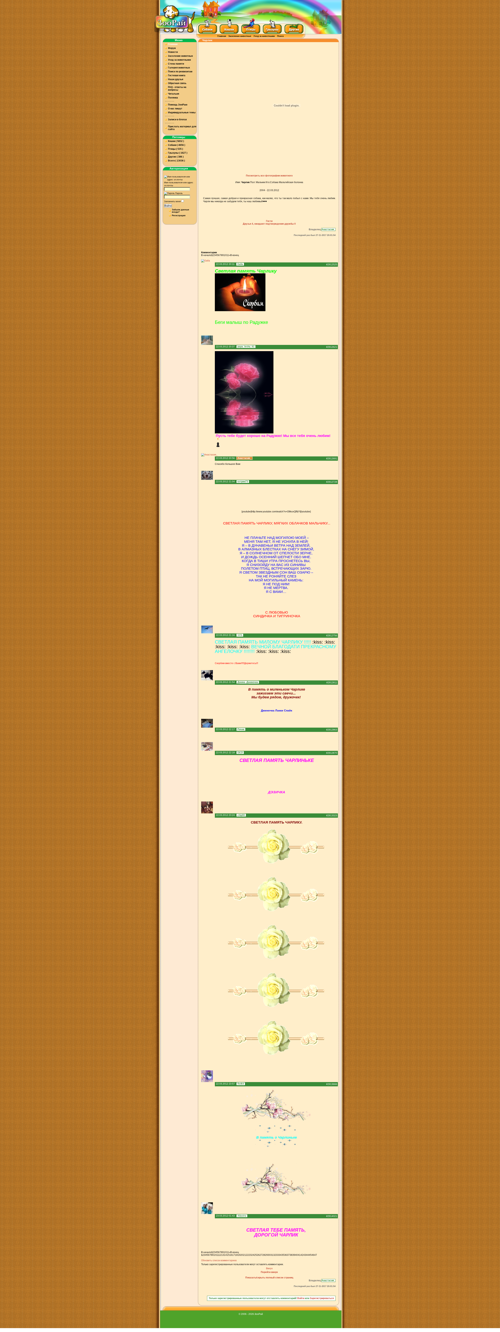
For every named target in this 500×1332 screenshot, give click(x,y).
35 (282, 1255)
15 (228, 1255)
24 (252, 1255)
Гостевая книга (176, 75)
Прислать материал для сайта (182, 128)
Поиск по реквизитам (180, 71)
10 (225, 255)
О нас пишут (175, 108)
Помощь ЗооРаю (177, 104)
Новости (173, 52)
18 (236, 1255)
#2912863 (331, 729)
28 (263, 1255)
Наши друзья (175, 79)
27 (261, 1255)
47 (315, 1255)
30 (269, 1255)
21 (244, 1255)
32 (274, 1255)
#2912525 (331, 264)
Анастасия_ (328, 229)
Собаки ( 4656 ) (176, 145)
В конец (234, 255)
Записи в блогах (177, 119)
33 (277, 1255)
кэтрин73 (243, 481)
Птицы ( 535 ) (175, 149)
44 (307, 1255)
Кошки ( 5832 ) (176, 141)
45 (310, 1255)
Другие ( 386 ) (176, 156)
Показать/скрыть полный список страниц (269, 1277)
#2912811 (331, 682)
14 (225, 1255)
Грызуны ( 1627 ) (177, 152)
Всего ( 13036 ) (176, 160)
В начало (206, 255)
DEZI (240, 752)
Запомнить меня (172, 201)
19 (239, 1255)
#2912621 (331, 347)
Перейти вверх (269, 1272)
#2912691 (331, 458)
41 (299, 1255)
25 (255, 1255)
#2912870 (331, 753)
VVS (240, 635)
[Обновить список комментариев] (217, 252)
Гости (269, 221)
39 (293, 1255)
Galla (240, 264)
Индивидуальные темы (182, 112)
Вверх (269, 1268)
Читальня (173, 93)
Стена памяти (176, 63)
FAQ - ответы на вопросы (177, 88)
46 (313, 1255)
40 (296, 1255)
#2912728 (331, 482)
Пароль (179, 193)
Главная (221, 36)
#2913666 (331, 1084)
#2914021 (331, 1216)
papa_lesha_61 (246, 346)
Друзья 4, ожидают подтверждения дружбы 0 (269, 223)
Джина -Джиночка (248, 682)
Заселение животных (239, 36)
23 (250, 1255)
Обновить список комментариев (219, 1260)
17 (233, 1255)
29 (266, 1255)
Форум (172, 48)
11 (227, 255)
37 (288, 1255)
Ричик (241, 729)
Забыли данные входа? (180, 210)
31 (272, 1255)
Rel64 (241, 1083)
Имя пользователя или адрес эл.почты (178, 184)
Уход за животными (264, 36)
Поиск (280, 36)
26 (258, 1255)
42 (302, 1255)
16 (230, 1255)
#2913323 (331, 815)
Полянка (173, 97)
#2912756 (331, 635)
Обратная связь (177, 83)
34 (280, 1255)
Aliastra (242, 1215)
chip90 (241, 815)
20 (241, 1255)
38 (291, 1255)
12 (220, 1255)
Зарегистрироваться (322, 1298)
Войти (167, 205)
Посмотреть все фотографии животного (269, 175)
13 (222, 1255)
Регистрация (178, 215)
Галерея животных (179, 67)
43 (304, 1255)
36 (285, 1255)
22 (247, 1255)
